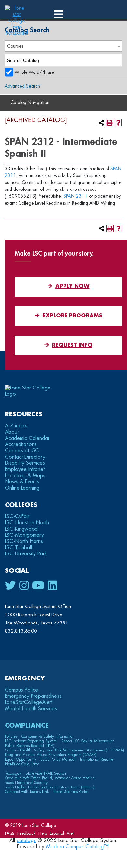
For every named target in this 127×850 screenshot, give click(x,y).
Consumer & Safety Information (48, 736)
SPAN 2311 (76, 196)
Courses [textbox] (15, 46)
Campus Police (21, 690)
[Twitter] (10, 585)
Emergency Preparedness (33, 696)
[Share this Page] (101, 122)
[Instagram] (24, 585)
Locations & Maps (25, 475)
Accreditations (21, 444)
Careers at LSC (22, 450)
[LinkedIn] (52, 585)
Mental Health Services (31, 708)
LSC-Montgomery (24, 535)
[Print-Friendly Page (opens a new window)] (109, 122)
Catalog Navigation (29, 102)
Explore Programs (72, 315)
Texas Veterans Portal (70, 792)
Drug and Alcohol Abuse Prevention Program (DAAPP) (50, 755)
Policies (11, 736)
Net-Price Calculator (22, 764)
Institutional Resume (96, 759)
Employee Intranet (25, 469)
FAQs (9, 833)
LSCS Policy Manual (58, 759)
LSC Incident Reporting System (31, 741)
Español (57, 833)
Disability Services (25, 463)
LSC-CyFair (17, 516)
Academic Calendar (27, 438)
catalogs (26, 840)
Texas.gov (13, 773)
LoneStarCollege (28, 702)
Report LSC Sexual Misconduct (87, 741)
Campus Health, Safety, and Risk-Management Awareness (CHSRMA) (64, 750)
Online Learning (22, 488)
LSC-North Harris (24, 541)
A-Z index (16, 425)
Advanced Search (22, 86)
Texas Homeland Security (26, 783)
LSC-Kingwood (21, 529)
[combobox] (63, 46)
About (12, 432)
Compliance (27, 725)
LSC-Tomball (18, 547)
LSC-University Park (26, 553)
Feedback (26, 833)
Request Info (72, 345)
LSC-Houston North (27, 522)
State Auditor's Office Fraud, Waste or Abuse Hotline (50, 778)
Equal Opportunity (20, 759)
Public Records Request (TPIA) (29, 746)
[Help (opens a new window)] (118, 122)
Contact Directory (25, 457)
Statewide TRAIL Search (46, 773)
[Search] (116, 60)
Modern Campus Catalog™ (77, 846)
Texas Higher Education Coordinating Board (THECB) (49, 787)
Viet (70, 833)
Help (42, 833)
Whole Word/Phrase (34, 72)
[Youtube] (38, 585)
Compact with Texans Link (27, 792)
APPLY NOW (72, 286)
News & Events (22, 481)
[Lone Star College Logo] (33, 394)
